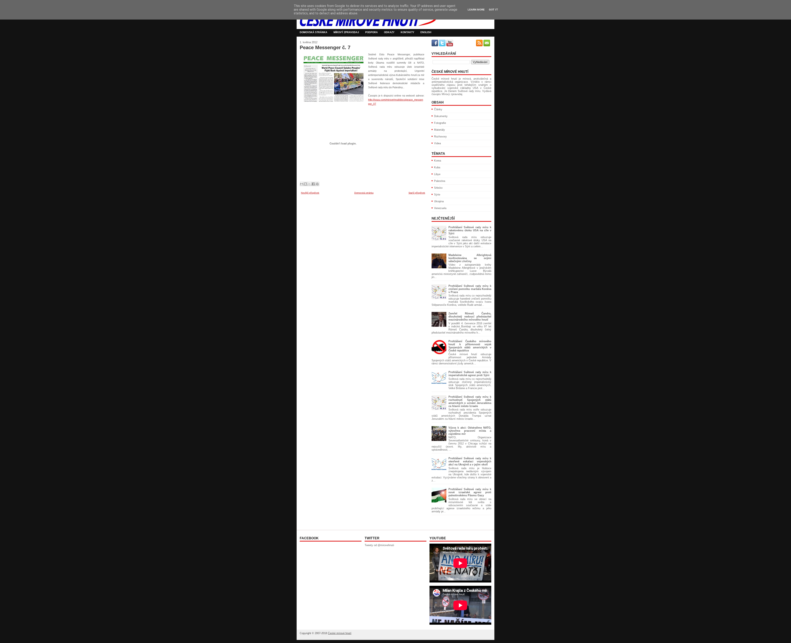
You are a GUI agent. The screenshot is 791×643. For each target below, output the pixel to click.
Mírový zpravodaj (346, 32)
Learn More (476, 9)
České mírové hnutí (339, 633)
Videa (437, 143)
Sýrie (437, 194)
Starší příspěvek (416, 193)
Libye (437, 174)
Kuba (437, 167)
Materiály (439, 129)
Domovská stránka (313, 32)
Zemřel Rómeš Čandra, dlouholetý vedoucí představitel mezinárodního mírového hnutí (469, 316)
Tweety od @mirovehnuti (379, 545)
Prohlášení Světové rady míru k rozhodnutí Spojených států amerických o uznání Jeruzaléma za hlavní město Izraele (469, 401)
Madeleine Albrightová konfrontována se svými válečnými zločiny (469, 258)
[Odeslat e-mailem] (302, 184)
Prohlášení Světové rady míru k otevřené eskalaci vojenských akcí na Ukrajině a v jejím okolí (469, 461)
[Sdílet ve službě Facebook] (313, 184)
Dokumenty (441, 116)
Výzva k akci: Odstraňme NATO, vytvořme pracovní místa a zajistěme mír (469, 430)
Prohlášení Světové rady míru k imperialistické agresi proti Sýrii (469, 374)
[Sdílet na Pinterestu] (317, 184)
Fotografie (440, 122)
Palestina (439, 181)
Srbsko (438, 187)
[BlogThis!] (305, 184)
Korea (437, 160)
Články (438, 109)
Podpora (371, 32)
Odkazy (389, 32)
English (425, 32)
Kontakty (407, 32)
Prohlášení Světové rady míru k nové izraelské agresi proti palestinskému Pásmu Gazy (469, 492)
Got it (493, 9)
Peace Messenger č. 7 (325, 47)
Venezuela (440, 208)
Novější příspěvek (310, 193)
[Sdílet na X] (309, 184)
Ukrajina (439, 201)
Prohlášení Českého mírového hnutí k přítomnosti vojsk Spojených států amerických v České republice (469, 346)
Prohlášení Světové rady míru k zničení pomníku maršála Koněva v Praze (469, 289)
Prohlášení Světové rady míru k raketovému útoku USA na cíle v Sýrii (469, 230)
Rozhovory (440, 136)
